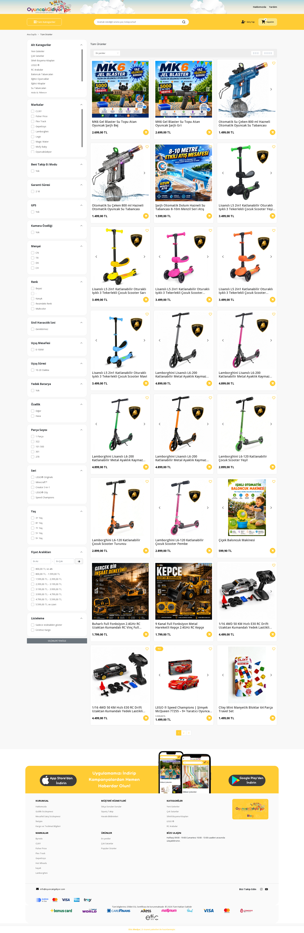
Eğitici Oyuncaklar (40, 78)
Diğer (38, 410)
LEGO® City (42, 492)
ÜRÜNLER (106, 832)
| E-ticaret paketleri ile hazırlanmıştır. (152, 929)
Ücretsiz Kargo (43, 629)
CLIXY (38, 111)
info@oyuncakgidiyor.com (52, 889)
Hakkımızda (260, 6)
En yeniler (106, 838)
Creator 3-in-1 (43, 487)
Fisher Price (42, 116)
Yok (37, 170)
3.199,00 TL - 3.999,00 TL (49, 589)
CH (37, 267)
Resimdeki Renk (44, 303)
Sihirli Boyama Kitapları (42, 60)
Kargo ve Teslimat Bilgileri (48, 826)
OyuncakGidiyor (44, 151)
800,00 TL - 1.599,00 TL (48, 573)
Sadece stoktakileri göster (49, 624)
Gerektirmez (42, 329)
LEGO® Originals (44, 477)
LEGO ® (35, 65)
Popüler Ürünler (109, 848)
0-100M (40, 349)
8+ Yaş (39, 522)
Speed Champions (45, 497)
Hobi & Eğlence (39, 92)
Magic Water (42, 141)
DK (37, 262)
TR (37, 257)
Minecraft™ (41, 482)
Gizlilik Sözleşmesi (44, 811)
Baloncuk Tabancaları (42, 74)
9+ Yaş (39, 538)
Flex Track (41, 121)
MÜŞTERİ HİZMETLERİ (113, 800)
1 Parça (39, 436)
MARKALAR (42, 832)
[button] (267, 22)
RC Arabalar (37, 69)
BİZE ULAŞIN (174, 832)
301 (37, 451)
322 (37, 441)
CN (37, 252)
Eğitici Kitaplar (38, 83)
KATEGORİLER (175, 800)
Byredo (39, 838)
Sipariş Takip (107, 811)
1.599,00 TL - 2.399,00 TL (49, 579)
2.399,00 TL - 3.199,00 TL (49, 584)
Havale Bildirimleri (109, 816)
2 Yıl (38, 191)
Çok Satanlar (37, 55)
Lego (38, 136)
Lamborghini (42, 131)
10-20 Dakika (42, 369)
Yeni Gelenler (37, 51)
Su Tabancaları (38, 88)
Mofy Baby (41, 146)
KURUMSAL (42, 800)
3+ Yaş (39, 517)
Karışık (39, 298)
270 (37, 456)
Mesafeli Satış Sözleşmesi (48, 816)
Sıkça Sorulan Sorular (111, 806)
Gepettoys (41, 126)
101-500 (40, 446)
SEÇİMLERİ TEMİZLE (57, 640)
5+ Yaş (39, 533)
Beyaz (39, 288)
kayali (38, 868)
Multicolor (41, 308)
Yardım (273, 6)
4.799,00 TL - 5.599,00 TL (49, 599)
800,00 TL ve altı (44, 568)
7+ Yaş (39, 527)
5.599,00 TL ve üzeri (46, 604)
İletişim (39, 821)
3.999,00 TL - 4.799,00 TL (49, 594)
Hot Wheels (41, 863)
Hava (38, 415)
